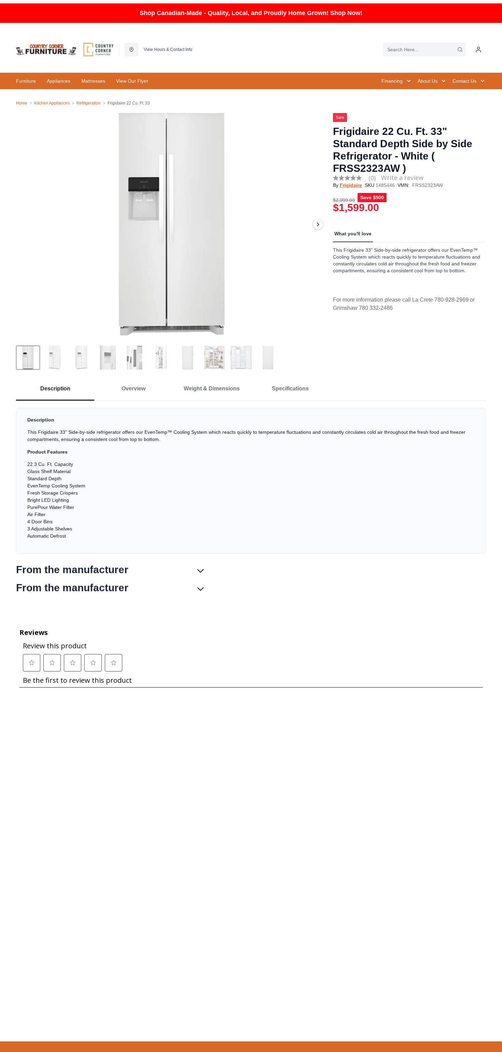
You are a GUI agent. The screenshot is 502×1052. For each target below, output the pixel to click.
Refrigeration (88, 103)
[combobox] (424, 49)
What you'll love (353, 233)
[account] (478, 49)
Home (21, 103)
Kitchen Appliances (52, 103)
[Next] (317, 224)
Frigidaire (351, 185)
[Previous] (25, 224)
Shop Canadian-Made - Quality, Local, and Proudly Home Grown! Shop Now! (251, 13)
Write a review (402, 178)
